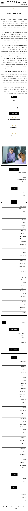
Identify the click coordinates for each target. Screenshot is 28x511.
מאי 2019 (24, 222)
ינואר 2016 (23, 258)
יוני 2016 (24, 249)
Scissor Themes (11, 507)
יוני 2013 (24, 301)
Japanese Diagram (22, 181)
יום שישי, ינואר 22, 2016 (11, 13)
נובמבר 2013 (23, 290)
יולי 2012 (24, 312)
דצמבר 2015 (23, 260)
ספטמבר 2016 (23, 241)
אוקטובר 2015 (23, 266)
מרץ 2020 (23, 217)
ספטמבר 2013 (23, 296)
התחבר (24, 491)
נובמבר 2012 (23, 310)
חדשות (14, 8)
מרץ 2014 (23, 282)
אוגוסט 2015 (23, 271)
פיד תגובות (23, 497)
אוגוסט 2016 (23, 244)
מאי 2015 (24, 274)
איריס (19, 13)
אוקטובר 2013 (23, 293)
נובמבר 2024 (23, 206)
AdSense (14, 136)
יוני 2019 (24, 219)
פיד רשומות (23, 494)
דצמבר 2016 (23, 233)
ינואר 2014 (23, 288)
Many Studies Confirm (21, 179)
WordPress (14, 508)
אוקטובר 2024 (22, 208)
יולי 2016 (24, 247)
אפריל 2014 (23, 280)
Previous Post (22, 108)
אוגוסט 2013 (23, 299)
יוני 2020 (24, 214)
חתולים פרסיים (14, 128)
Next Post (4, 108)
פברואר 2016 (23, 255)
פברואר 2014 (23, 285)
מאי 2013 (24, 304)
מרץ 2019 (23, 228)
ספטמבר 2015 (23, 269)
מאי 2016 (24, 252)
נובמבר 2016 (23, 236)
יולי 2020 (23, 211)
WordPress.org (22, 500)
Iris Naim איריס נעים (17, 2)
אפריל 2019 (23, 225)
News (24, 192)
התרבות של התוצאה (14, 120)
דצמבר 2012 (23, 307)
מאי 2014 (24, 277)
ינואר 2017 (23, 230)
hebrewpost (14, 96)
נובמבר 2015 (23, 263)
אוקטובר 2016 (23, 238)
